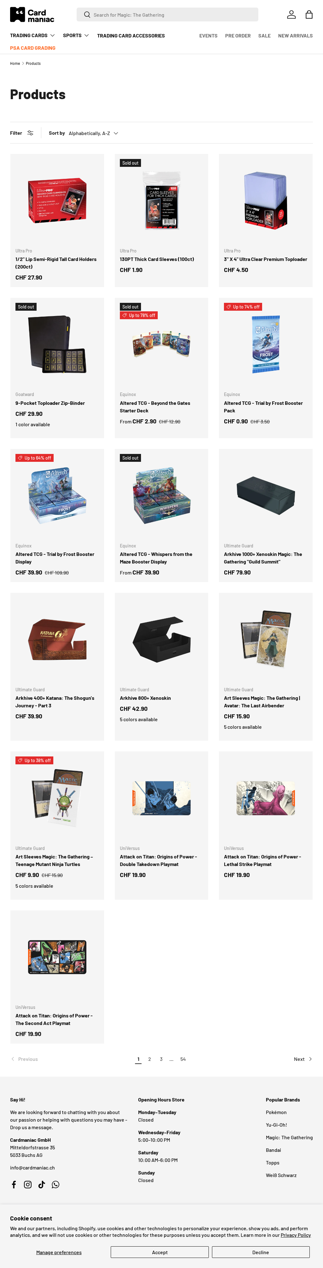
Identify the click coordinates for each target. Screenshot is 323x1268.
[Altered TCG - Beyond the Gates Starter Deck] (161, 344)
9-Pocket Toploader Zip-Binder (50, 403)
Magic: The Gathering (289, 1137)
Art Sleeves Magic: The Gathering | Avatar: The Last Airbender (262, 701)
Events (208, 35)
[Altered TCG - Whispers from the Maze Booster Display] (161, 495)
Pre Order (238, 35)
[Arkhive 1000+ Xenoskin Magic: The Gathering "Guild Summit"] (266, 495)
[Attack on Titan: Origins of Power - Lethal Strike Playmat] (266, 798)
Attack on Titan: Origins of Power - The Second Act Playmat (54, 1019)
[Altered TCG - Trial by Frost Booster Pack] (266, 344)
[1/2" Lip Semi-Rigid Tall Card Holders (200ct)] (57, 200)
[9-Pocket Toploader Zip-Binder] (57, 344)
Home (15, 63)
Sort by (57, 133)
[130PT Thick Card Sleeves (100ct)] (161, 200)
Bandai (273, 1150)
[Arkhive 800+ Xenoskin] (161, 639)
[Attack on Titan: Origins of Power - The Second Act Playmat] (57, 957)
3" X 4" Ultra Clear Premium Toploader (265, 259)
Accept (160, 1252)
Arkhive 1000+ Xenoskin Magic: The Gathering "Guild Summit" (263, 557)
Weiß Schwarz (281, 1175)
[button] (309, 14)
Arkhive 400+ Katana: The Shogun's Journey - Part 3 (54, 701)
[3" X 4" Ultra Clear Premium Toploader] (266, 200)
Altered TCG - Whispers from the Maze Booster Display (156, 557)
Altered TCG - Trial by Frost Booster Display (54, 557)
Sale (264, 35)
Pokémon (276, 1112)
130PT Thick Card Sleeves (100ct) (157, 259)
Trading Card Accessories (131, 35)
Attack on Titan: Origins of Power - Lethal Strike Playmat (262, 860)
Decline (260, 1252)
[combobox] (167, 14)
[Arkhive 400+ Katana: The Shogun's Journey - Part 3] (57, 639)
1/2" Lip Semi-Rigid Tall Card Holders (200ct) (56, 262)
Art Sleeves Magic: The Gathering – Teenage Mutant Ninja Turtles (54, 860)
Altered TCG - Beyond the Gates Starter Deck (155, 406)
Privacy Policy (296, 1235)
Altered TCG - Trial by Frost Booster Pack (263, 406)
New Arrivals (295, 35)
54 (183, 1059)
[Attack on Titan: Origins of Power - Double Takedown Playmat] (161, 798)
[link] (71, 1059)
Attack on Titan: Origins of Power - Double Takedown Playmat (158, 860)
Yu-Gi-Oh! (276, 1125)
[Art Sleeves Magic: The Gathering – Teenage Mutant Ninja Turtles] (57, 798)
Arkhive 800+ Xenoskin (145, 698)
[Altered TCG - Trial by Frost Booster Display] (57, 495)
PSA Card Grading (33, 48)
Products (33, 63)
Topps (272, 1162)
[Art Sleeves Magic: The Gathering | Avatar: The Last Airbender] (266, 639)
